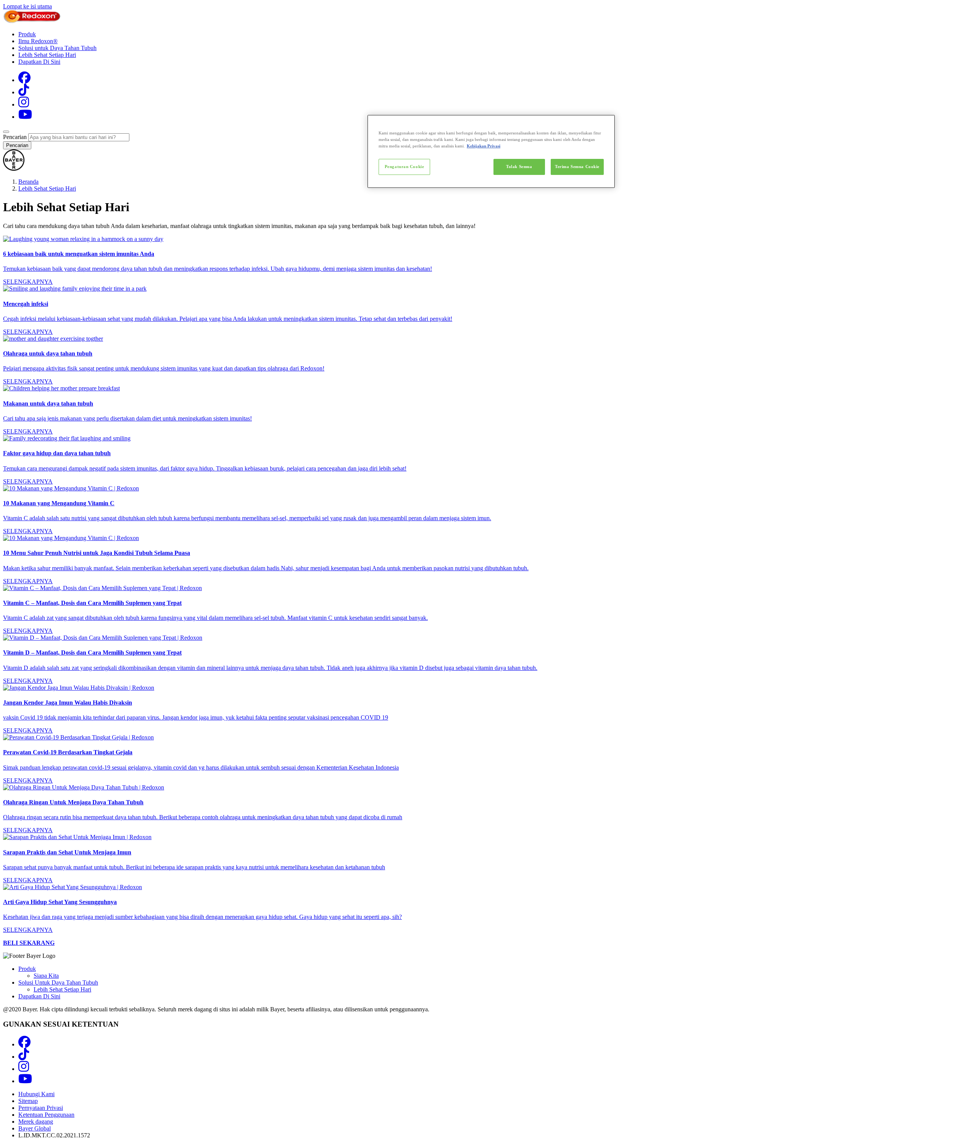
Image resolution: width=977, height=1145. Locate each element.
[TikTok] (23, 92)
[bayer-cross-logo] (13, 168)
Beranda (28, 181)
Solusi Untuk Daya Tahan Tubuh (58, 982)
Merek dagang (35, 1121)
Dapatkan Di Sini (39, 61)
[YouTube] (25, 116)
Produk (27, 34)
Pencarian (15, 137)
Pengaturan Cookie (404, 166)
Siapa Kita (46, 975)
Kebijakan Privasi (483, 146)
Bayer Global (34, 1128)
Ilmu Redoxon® (38, 41)
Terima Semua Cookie (577, 166)
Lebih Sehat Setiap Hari (47, 55)
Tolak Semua (519, 166)
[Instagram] (23, 104)
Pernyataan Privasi (40, 1108)
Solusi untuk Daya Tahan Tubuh (57, 48)
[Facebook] (24, 80)
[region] (491, 151)
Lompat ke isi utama (27, 6)
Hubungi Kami (36, 1094)
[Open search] (6, 132)
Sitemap (28, 1101)
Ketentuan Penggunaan (46, 1114)
